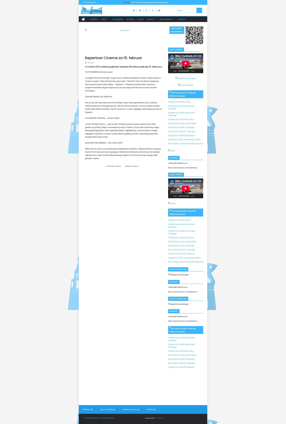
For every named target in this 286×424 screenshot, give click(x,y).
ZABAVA (150, 19)
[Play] (171, 71)
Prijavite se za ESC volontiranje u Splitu (184, 139)
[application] (185, 63)
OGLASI (141, 19)
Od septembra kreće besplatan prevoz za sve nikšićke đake (151, 2)
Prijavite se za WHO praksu (179, 102)
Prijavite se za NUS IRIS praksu (181, 119)
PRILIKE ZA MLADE (177, 96)
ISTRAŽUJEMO (117, 19)
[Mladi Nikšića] (83, 19)
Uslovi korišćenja (107, 409)
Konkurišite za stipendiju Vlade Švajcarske (185, 143)
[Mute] (197, 71)
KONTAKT (182, 19)
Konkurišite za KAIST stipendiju (181, 127)
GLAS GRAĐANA (166, 19)
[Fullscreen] (200, 71)
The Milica (159, 418)
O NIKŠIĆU (93, 19)
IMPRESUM (88, 409)
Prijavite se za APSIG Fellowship (181, 135)
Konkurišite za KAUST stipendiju (181, 131)
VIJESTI (103, 19)
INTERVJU (130, 19)
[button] (107, 19)
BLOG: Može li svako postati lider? (182, 123)
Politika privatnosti (131, 409)
